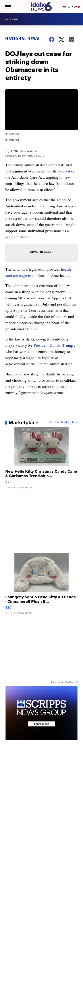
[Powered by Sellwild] (71, 682)
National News (22, 38)
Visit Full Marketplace (63, 422)
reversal (64, 171)
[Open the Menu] (7, 6)
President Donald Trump (53, 345)
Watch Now (70, 7)
